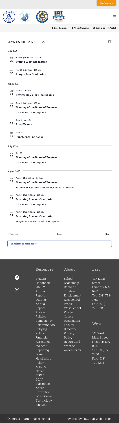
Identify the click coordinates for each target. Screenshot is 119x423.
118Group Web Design (97, 419)
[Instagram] (17, 290)
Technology (44, 400)
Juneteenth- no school (30, 137)
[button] (114, 16)
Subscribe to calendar (22, 243)
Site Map (41, 405)
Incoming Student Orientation (35, 199)
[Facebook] (17, 277)
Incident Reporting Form (42, 350)
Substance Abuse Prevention (43, 388)
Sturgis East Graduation (31, 74)
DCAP (39, 379)
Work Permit (44, 396)
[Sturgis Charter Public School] (17, 17)
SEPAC (40, 375)
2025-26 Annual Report (41, 291)
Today (59, 234)
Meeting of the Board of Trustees (36, 107)
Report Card (72, 341)
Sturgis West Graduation (31, 61)
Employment (72, 295)
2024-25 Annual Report (41, 304)
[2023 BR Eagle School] (42, 17)
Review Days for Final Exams (35, 94)
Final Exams (24, 124)
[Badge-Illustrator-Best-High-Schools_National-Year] (59, 17)
